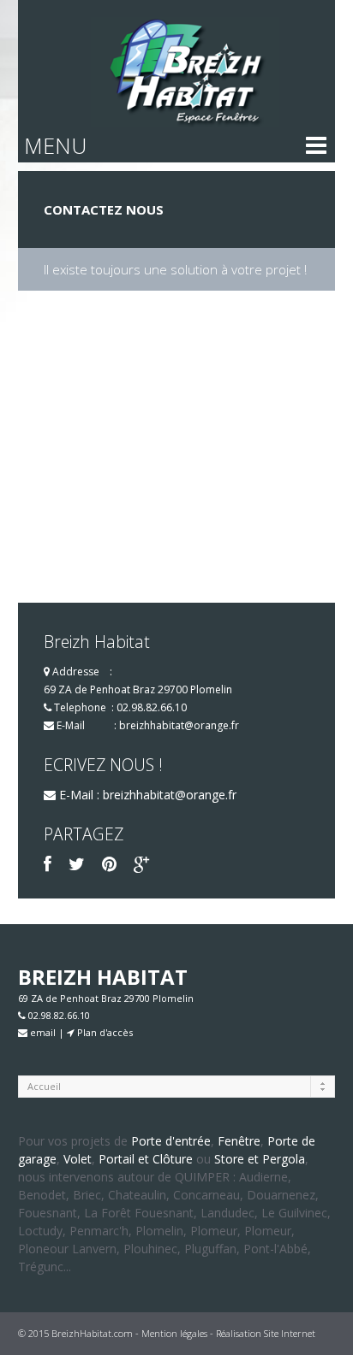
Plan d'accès (104, 1032)
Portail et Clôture (146, 1159)
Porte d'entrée (171, 1141)
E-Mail (71, 725)
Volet (77, 1159)
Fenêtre (239, 1141)
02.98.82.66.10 (152, 707)
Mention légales (174, 1333)
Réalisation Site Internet (265, 1333)
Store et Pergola (259, 1159)
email (41, 1032)
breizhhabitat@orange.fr (179, 725)
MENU (55, 145)
